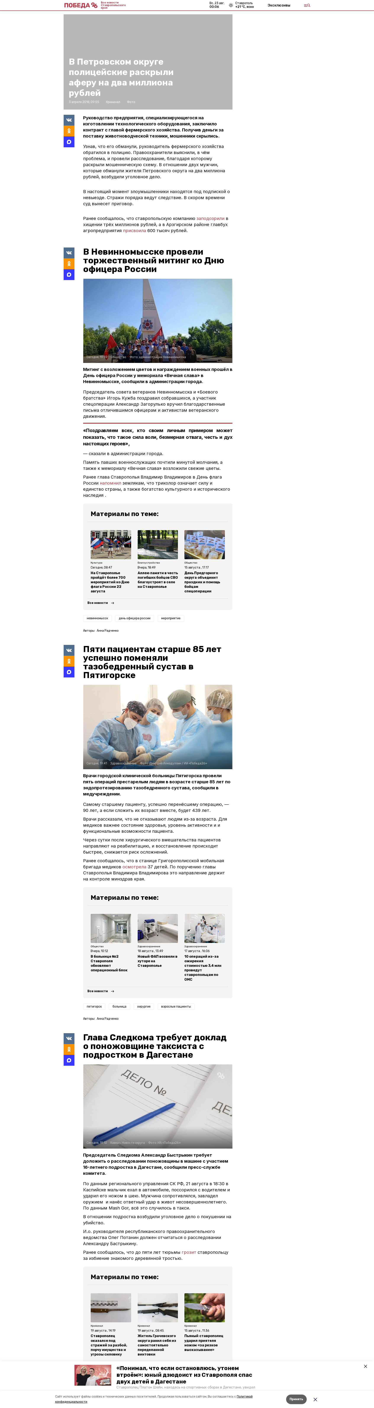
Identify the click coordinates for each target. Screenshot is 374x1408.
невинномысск (97, 618)
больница (119, 1006)
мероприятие (171, 618)
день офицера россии (134, 618)
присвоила (135, 230)
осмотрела (134, 866)
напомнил (111, 483)
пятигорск (94, 1006)
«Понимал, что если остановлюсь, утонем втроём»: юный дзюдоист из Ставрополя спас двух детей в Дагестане (184, 1375)
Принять (296, 1399)
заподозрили (211, 218)
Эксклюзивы (279, 5)
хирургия (143, 1006)
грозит (189, 1252)
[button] (92, 1375)
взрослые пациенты (176, 1006)
